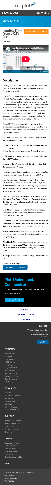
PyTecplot (10, 359)
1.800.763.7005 (10, 12)
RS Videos (9, 398)
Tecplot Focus (11, 373)
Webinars (9, 404)
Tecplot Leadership (13, 457)
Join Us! (42, 342)
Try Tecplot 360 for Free (15, 267)
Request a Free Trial (14, 300)
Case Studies (10, 401)
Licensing (9, 426)
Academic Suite (11, 376)
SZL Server (11, 362)
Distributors (10, 448)
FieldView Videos (12, 395)
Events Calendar (12, 451)
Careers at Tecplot (13, 443)
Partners (9, 454)
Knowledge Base (12, 423)
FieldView (9, 365)
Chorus (9, 356)
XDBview (9, 382)
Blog (7, 463)
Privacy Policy (8, 475)
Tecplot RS (9, 370)
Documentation (12, 409)
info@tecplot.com (10, 478)
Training (8, 432)
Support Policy (11, 429)
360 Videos (10, 393)
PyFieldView (11, 367)
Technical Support (13, 420)
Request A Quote (25, 314)
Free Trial (25, 319)
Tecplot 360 (10, 353)
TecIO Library (11, 379)
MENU (44, 12)
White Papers (11, 407)
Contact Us (25, 309)
